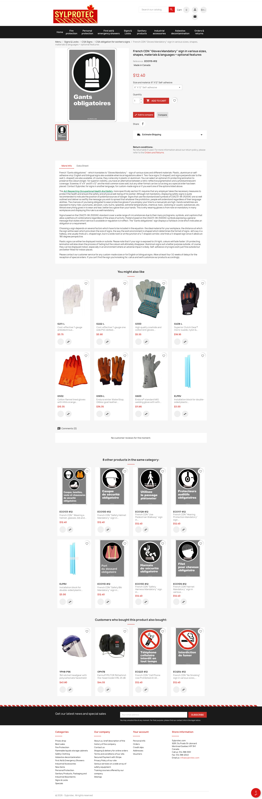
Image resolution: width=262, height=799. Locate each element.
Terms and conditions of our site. (109, 754)
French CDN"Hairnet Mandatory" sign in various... (183, 589)
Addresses (138, 750)
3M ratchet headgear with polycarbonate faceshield (73, 676)
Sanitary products (142, 32)
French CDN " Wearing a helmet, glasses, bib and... (72, 516)
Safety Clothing (62, 754)
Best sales (60, 744)
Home (60, 32)
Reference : (138, 61)
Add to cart (156, 100)
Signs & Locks (128, 32)
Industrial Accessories (65, 763)
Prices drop (60, 740)
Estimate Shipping (170, 134)
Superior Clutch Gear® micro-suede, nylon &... (186, 329)
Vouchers (137, 754)
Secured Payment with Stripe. (108, 757)
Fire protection (71, 32)
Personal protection (87, 32)
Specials (59, 783)
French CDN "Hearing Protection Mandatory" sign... (185, 517)
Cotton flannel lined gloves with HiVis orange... (71, 401)
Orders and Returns (154, 152)
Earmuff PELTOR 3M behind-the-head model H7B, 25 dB (112, 676)
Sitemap (98, 777)
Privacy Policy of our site (105, 760)
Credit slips (138, 747)
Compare (162, 115)
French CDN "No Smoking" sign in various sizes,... (186, 676)
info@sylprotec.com (189, 757)
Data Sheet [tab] (83, 165)
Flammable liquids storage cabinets (71, 750)
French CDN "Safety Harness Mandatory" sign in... (148, 589)
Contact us (99, 747)
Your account (141, 731)
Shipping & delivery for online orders (111, 750)
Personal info (139, 740)
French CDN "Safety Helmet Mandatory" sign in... (111, 516)
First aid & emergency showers (109, 32)
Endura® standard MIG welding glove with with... (148, 401)
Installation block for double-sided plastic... (189, 401)
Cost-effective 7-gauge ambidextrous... (69, 329)
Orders (136, 744)
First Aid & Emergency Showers (69, 760)
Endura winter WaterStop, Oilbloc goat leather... (110, 401)
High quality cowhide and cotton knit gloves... (148, 329)
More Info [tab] (67, 165)
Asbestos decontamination (180, 32)
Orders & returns (199, 32)
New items (60, 767)
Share (142, 123)
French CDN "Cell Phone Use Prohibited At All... (147, 676)
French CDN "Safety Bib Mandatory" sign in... (109, 589)
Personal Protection (64, 770)
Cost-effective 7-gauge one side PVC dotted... (111, 329)
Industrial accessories (159, 32)
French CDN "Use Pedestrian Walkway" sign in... (149, 517)
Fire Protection (62, 747)
